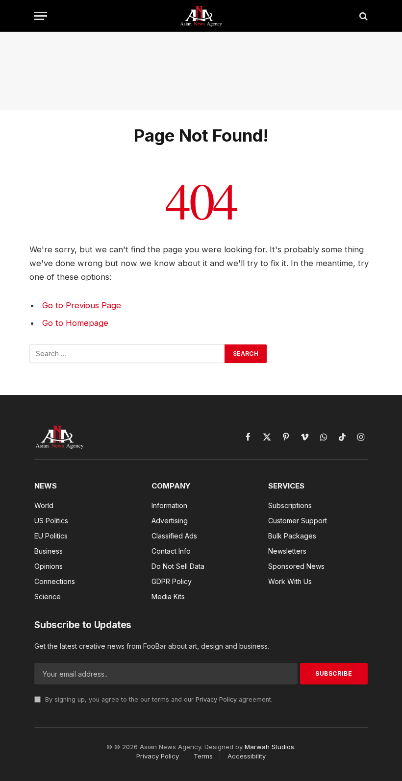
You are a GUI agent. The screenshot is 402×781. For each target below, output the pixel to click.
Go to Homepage (75, 323)
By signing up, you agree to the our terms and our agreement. (158, 699)
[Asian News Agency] (201, 16)
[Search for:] (127, 353)
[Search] (362, 16)
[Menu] (40, 16)
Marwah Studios (269, 747)
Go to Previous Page (81, 305)
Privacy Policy (216, 699)
